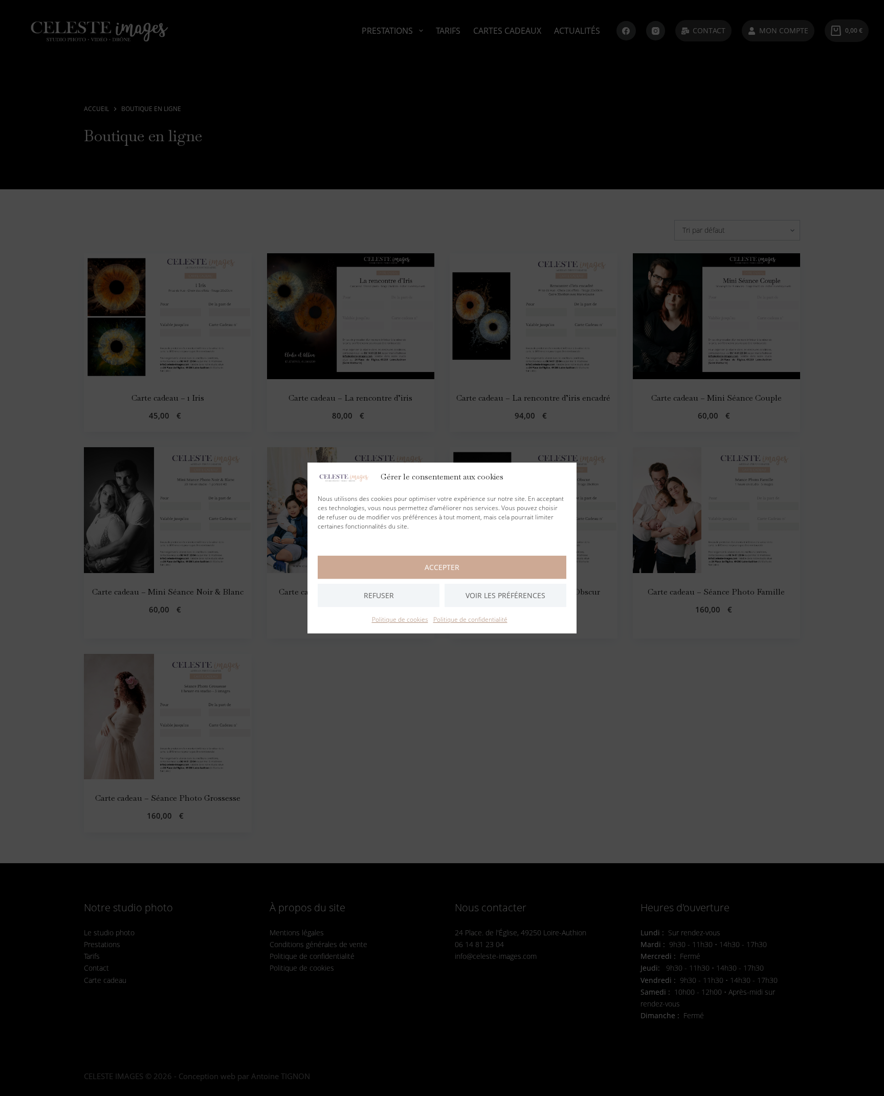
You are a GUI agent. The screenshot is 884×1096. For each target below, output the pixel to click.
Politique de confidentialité (470, 619)
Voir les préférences (505, 595)
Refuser (379, 595)
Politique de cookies (400, 619)
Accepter (442, 567)
